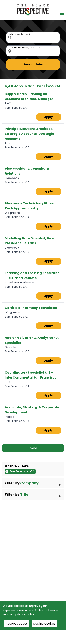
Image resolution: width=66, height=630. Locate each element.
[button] (33, 483)
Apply (48, 117)
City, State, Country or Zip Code (10, 46)
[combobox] (33, 37)
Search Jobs (33, 64)
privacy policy (25, 614)
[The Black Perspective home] (33, 10)
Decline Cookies (44, 624)
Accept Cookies (17, 624)
